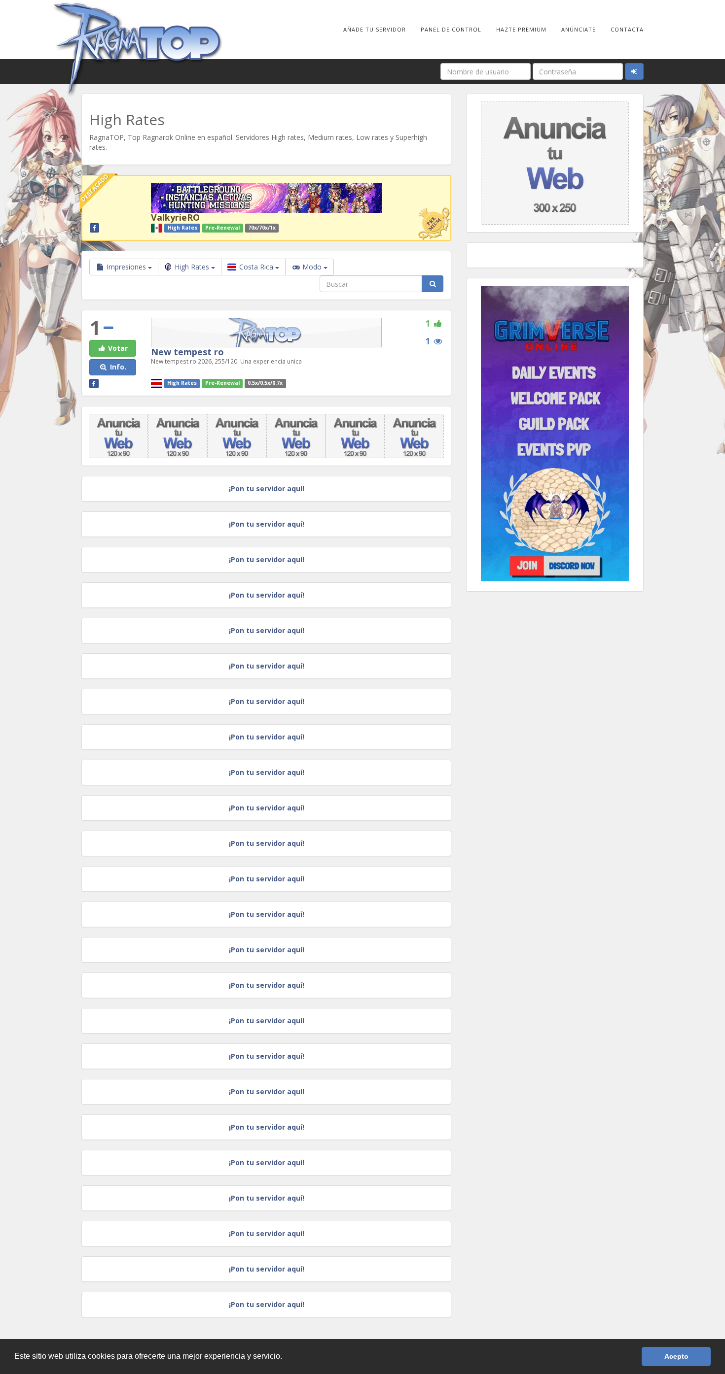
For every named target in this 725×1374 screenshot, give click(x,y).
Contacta (627, 29)
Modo (312, 266)
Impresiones (126, 266)
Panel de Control (451, 29)
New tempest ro (187, 352)
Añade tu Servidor (374, 29)
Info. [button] (117, 366)
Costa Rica (256, 266)
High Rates (193, 266)
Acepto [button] (676, 1356)
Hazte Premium (521, 29)
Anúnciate (578, 29)
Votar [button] (117, 348)
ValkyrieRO (175, 217)
